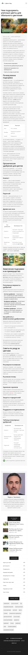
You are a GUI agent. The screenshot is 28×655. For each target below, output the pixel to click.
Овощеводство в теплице (9, 575)
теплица (5, 613)
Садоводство (6, 579)
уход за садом (17, 616)
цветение (23, 460)
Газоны (4, 585)
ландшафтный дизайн (8, 606)
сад (21, 603)
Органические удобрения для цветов (13, 65)
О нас (7, 638)
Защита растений (7, 562)
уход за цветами (7, 610)
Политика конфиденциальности (12, 640)
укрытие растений (8, 616)
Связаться (14, 643)
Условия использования (16, 638)
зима (5, 626)
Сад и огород (6, 592)
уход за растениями (8, 619)
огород (11, 623)
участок (11, 393)
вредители (16, 619)
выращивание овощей (8, 629)
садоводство (6, 603)
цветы (7, 460)
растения (15, 610)
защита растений (19, 606)
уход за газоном (14, 603)
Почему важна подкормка (10, 63)
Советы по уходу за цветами (11, 72)
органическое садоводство (15, 613)
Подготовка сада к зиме (8, 582)
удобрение (18, 623)
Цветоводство (7, 30)
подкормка (12, 460)
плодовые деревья (12, 626)
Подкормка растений (7, 588)
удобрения (17, 460)
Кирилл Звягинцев (15, 36)
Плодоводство (6, 569)
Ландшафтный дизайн (8, 572)
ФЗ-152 (22, 640)
